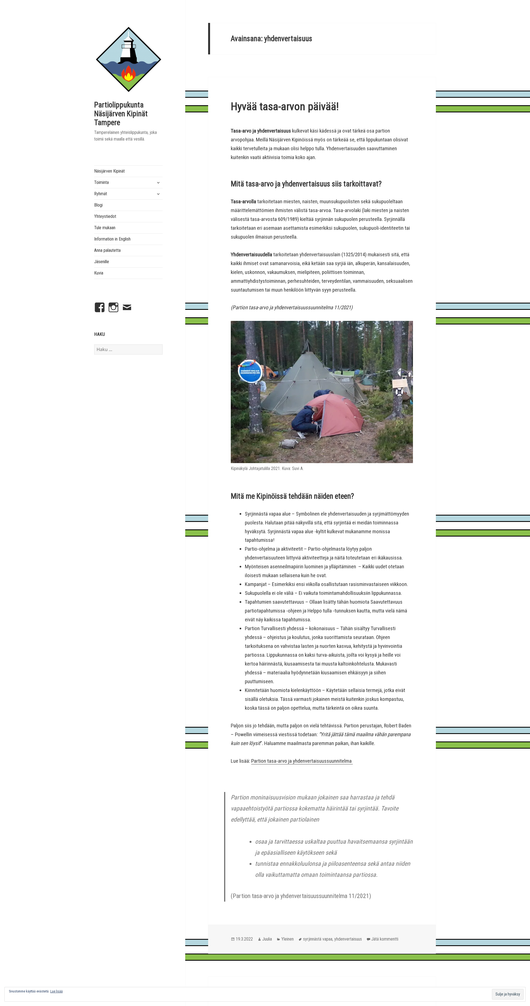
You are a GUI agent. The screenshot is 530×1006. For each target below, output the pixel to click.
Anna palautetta (107, 250)
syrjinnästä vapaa (317, 939)
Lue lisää (56, 991)
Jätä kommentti (384, 939)
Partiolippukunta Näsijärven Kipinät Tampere (121, 114)
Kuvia (98, 273)
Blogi (98, 205)
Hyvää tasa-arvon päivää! (285, 106)
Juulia (267, 939)
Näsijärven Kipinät (109, 171)
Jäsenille (101, 261)
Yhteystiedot (105, 216)
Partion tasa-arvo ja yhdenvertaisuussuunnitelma (302, 761)
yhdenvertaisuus (348, 939)
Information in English (112, 239)
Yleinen (287, 939)
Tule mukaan (104, 227)
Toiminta (101, 182)
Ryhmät (100, 193)
